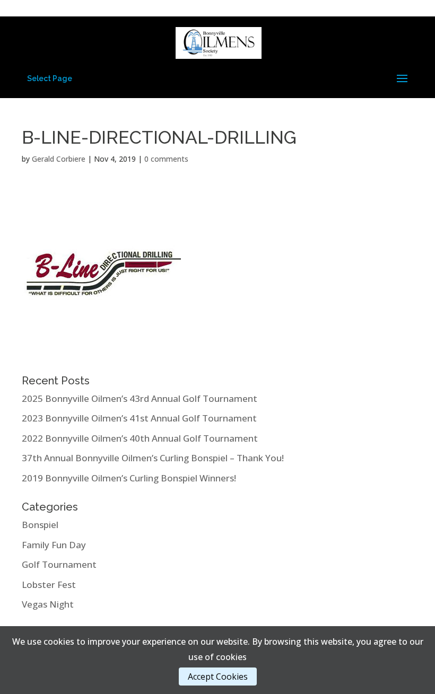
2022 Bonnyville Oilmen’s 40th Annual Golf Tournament (140, 438)
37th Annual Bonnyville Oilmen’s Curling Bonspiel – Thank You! (153, 458)
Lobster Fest (49, 584)
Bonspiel (40, 525)
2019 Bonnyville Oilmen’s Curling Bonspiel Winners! (129, 478)
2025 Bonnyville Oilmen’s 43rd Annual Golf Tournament (139, 398)
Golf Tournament (59, 564)
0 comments (166, 159)
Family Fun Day (54, 545)
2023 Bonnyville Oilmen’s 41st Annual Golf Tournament (139, 418)
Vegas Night (48, 604)
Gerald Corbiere (58, 159)
